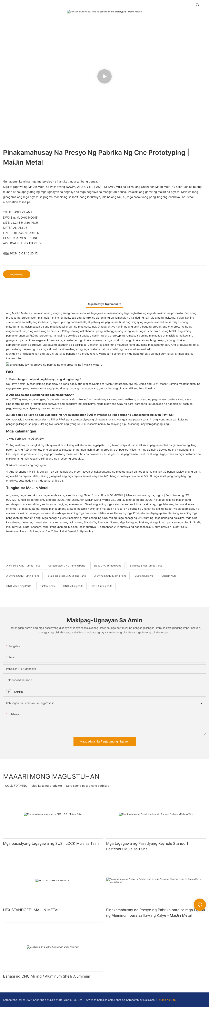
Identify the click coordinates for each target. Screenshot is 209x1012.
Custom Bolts (47, 585)
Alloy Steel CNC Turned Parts (23, 565)
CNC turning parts (102, 585)
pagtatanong (16, 274)
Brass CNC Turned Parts (107, 565)
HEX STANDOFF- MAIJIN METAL (31, 910)
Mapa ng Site (167, 999)
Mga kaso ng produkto (46, 785)
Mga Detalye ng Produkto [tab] (104, 304)
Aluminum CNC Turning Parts (22, 575)
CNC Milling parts (73, 585)
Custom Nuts (168, 575)
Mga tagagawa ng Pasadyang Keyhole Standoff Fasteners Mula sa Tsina (147, 846)
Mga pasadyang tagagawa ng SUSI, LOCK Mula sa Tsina (51, 843)
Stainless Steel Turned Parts (146, 565)
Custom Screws (144, 575)
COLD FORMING (16, 785)
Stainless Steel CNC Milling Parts (67, 575)
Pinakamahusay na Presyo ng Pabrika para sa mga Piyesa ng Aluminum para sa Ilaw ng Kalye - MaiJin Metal (155, 912)
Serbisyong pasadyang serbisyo (87, 785)
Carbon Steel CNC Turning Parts (66, 565)
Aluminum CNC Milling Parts (110, 575)
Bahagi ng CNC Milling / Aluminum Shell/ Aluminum (46, 976)
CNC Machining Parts (18, 585)
